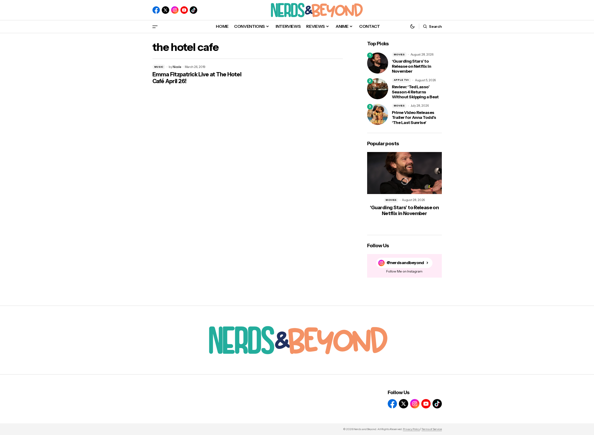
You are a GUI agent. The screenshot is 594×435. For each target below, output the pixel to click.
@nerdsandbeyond (405, 262)
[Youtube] (184, 10)
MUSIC (159, 66)
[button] (155, 26)
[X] (165, 10)
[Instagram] (174, 10)
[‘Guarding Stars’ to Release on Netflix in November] (377, 63)
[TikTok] (193, 10)
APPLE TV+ (401, 79)
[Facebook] (156, 10)
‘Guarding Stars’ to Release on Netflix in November (411, 66)
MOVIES (399, 54)
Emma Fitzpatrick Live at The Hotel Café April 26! (197, 78)
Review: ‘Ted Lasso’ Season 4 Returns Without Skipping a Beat (415, 92)
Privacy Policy (411, 429)
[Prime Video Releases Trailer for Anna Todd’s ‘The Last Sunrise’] (377, 114)
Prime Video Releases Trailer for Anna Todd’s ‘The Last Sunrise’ (414, 117)
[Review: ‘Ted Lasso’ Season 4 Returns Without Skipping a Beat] (377, 88)
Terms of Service (432, 429)
